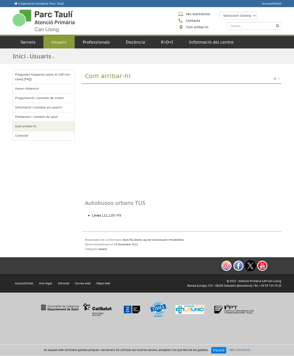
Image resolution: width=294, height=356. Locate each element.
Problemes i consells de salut (36, 117)
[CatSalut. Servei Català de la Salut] (76, 309)
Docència (135, 42)
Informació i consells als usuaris (38, 107)
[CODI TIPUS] (189, 309)
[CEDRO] (131, 309)
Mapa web (103, 283)
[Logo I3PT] (234, 309)
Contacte (193, 21)
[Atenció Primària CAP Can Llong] (44, 21)
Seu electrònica (198, 14)
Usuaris (59, 42)
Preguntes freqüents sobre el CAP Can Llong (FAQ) (42, 77)
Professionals (96, 42)
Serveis (28, 42)
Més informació (239, 350)
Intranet (63, 283)
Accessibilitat (271, 4)
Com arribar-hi (197, 27)
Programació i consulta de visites (39, 98)
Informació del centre (211, 42)
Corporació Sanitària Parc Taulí (41, 4)
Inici (19, 56)
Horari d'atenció (27, 88)
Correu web (83, 283)
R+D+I (167, 42)
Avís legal (45, 283)
